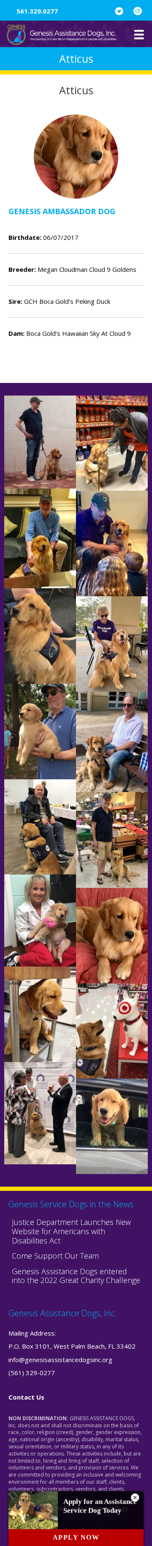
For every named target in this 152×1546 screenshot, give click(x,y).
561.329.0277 (37, 11)
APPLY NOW (76, 1537)
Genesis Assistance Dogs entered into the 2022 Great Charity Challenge (76, 1276)
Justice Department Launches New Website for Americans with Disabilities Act (71, 1231)
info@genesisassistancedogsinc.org (60, 1359)
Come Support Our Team (55, 1256)
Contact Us (26, 1397)
